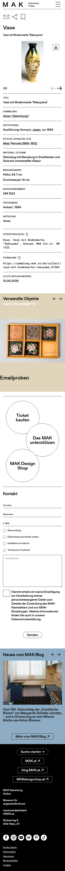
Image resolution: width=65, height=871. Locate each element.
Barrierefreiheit (10, 860)
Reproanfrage (14, 530)
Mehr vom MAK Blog (31, 736)
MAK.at (30, 761)
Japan (36, 130)
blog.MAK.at (31, 770)
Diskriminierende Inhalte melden (23, 537)
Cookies (7, 865)
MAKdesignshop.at (31, 779)
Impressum (8, 856)
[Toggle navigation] (58, 4)
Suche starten (31, 751)
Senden (32, 635)
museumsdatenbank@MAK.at (15, 812)
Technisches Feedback (19, 550)
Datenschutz (9, 851)
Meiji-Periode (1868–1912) (20, 143)
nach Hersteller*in (19, 304)
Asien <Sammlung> (16, 116)
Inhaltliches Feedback (18, 543)
